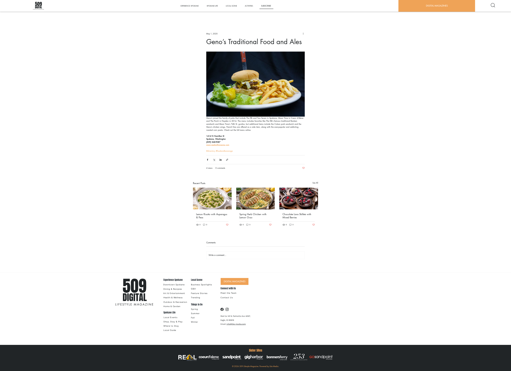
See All (315, 183)
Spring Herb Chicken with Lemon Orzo (253, 216)
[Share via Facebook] (207, 159)
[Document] (493, 5)
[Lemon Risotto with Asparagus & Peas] (212, 198)
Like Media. (274, 366)
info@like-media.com (236, 324)
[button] (192, 6)
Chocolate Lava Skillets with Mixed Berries (297, 216)
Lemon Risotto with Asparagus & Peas (211, 216)
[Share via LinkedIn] (220, 159)
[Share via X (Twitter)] (214, 159)
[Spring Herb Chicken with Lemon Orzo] (255, 198)
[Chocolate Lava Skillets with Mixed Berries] (298, 198)
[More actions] (303, 33)
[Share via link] (227, 159)
